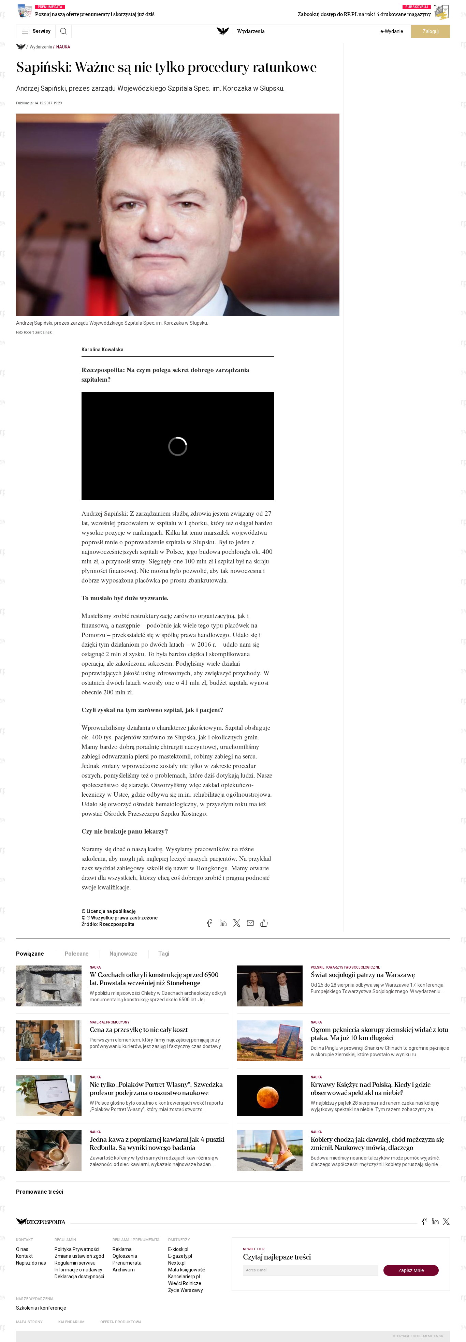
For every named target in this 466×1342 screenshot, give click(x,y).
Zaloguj (431, 31)
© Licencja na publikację (109, 911)
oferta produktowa (121, 1322)
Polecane (77, 953)
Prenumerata (127, 1263)
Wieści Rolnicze (184, 1283)
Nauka (63, 47)
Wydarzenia (251, 31)
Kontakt (24, 1256)
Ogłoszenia (125, 1256)
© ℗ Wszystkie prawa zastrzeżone (120, 917)
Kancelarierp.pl (184, 1276)
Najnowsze (123, 953)
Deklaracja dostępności (79, 1276)
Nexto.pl (177, 1263)
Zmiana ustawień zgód (79, 1256)
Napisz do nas (31, 1263)
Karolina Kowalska (102, 349)
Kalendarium (71, 1322)
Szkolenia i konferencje (41, 1308)
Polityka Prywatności (77, 1249)
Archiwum (124, 1269)
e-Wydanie (391, 31)
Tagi (163, 953)
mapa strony (29, 1322)
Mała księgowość (186, 1269)
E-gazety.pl (180, 1256)
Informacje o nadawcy (78, 1269)
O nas (22, 1249)
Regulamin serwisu (75, 1263)
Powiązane (30, 953)
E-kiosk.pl (178, 1249)
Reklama (122, 1249)
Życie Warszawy (185, 1290)
